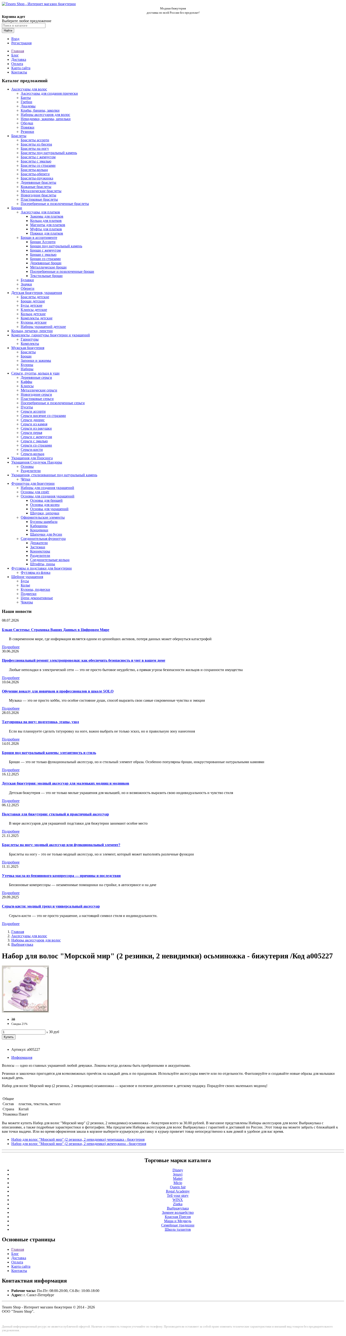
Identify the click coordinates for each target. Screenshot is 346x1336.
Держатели (39, 543)
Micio (177, 1183)
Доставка (18, 59)
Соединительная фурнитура (43, 539)
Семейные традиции (177, 1225)
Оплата (17, 64)
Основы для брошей (46, 500)
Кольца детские (33, 314)
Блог (15, 55)
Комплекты (30, 344)
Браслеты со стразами (38, 165)
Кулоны (27, 365)
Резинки (27, 132)
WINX (178, 1200)
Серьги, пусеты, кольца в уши (35, 373)
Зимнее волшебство (178, 1212)
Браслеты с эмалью (36, 161)
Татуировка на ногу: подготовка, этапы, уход (40, 722)
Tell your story (178, 1195)
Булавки (27, 280)
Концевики (39, 530)
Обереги (27, 288)
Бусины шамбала (43, 522)
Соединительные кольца (49, 560)
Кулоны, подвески (35, 589)
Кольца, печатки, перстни (32, 331)
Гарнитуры (30, 339)
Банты (26, 98)
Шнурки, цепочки (44, 513)
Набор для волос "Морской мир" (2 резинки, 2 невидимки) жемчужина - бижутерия (78, 1144)
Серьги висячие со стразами (43, 416)
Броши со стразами (45, 259)
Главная (17, 51)
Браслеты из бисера (36, 144)
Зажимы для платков (46, 216)
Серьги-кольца (32, 454)
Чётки (25, 479)
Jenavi (177, 1174)
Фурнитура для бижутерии (33, 483)
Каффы (26, 382)
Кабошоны (39, 526)
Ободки (27, 123)
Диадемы (28, 106)
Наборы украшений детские (43, 327)
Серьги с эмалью (34, 441)
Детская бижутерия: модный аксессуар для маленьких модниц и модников (65, 783)
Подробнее (11, 647)
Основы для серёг (35, 492)
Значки (26, 284)
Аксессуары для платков (40, 212)
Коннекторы (40, 551)
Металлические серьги (39, 390)
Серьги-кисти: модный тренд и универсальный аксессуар (51, 906)
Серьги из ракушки (36, 428)
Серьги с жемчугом (36, 437)
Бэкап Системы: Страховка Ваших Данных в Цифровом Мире (55, 630)
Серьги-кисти (32, 450)
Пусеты (27, 407)
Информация (21, 1057)
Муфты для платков (46, 229)
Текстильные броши (46, 276)
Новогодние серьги (36, 394)
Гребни (26, 102)
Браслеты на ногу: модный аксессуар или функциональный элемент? (61, 845)
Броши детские (33, 301)
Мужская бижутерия (27, 348)
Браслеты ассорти (35, 140)
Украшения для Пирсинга (32, 458)
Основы (27, 466)
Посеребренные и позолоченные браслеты (55, 204)
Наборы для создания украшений (47, 488)
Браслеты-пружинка (37, 178)
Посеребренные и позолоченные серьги (53, 403)
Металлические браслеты (41, 191)
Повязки (27, 127)
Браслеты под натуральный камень (49, 153)
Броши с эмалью (43, 255)
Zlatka (177, 1204)
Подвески (28, 594)
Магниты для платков (47, 225)
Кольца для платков (46, 221)
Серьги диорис (33, 420)
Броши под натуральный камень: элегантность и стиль (49, 753)
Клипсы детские (34, 310)
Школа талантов (178, 1229)
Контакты (19, 72)
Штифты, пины (42, 564)
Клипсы (27, 386)
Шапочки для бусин (46, 534)
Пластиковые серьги (37, 399)
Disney (178, 1170)
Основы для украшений (49, 509)
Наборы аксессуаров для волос (45, 115)
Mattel (177, 1179)
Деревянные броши (45, 263)
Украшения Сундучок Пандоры (36, 462)
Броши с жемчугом (45, 250)
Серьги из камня (34, 424)
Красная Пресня (178, 1217)
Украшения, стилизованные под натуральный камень (54, 475)
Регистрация (21, 43)
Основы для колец (45, 505)
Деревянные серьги (36, 377)
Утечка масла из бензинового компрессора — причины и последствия (61, 876)
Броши (16, 208)
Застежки (37, 547)
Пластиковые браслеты (39, 199)
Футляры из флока (35, 572)
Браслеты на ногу (35, 149)
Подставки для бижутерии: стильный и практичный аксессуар (55, 814)
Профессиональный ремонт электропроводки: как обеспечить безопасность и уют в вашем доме (83, 660)
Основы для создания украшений (47, 496)
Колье (25, 585)
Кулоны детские (34, 322)
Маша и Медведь (177, 1221)
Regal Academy (178, 1191)
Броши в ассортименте (39, 238)
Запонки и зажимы (36, 360)
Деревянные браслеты (38, 182)
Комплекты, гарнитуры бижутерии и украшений (50, 335)
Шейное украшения (27, 577)
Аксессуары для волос (29, 89)
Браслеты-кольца (34, 170)
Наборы (27, 369)
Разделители (31, 471)
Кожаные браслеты (36, 187)
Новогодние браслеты (38, 195)
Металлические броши (48, 267)
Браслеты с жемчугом (38, 157)
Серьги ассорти (33, 411)
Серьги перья (31, 433)
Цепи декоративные (37, 598)
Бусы (25, 581)
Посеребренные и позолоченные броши (62, 271)
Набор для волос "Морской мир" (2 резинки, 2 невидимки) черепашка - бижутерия (78, 1139)
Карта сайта (20, 68)
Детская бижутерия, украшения (36, 293)
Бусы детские (31, 305)
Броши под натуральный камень (56, 246)
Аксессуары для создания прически (49, 93)
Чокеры (27, 602)
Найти (8, 30)
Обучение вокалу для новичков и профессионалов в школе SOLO (57, 691)
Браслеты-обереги (35, 174)
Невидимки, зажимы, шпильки (46, 119)
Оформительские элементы (43, 517)
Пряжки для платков (46, 233)
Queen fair (178, 1187)
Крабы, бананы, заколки (40, 110)
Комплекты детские (36, 318)
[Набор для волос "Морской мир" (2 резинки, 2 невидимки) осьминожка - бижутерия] (25, 1011)
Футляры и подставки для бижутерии (41, 568)
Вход (15, 39)
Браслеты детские (35, 297)
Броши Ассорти (43, 242)
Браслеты (18, 136)
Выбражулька (22, 944)
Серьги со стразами (36, 445)
